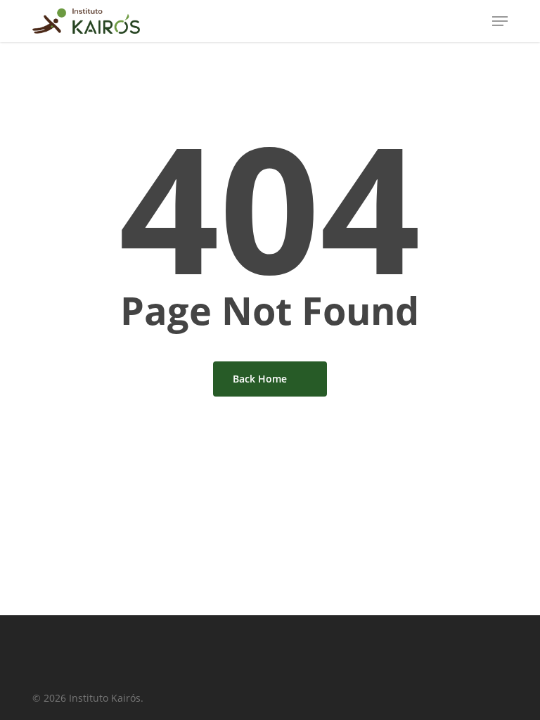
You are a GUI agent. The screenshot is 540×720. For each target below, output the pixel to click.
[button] (500, 21)
